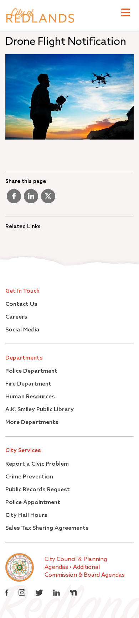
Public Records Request (37, 490)
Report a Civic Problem (37, 464)
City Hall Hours (26, 515)
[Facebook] (13, 199)
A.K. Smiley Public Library (39, 410)
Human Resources (30, 397)
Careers (16, 317)
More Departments (31, 422)
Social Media (22, 330)
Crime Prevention (29, 477)
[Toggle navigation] (125, 13)
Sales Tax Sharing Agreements (47, 528)
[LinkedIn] (31, 199)
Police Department (31, 371)
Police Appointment (32, 503)
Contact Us (21, 304)
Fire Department (28, 384)
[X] (48, 199)
